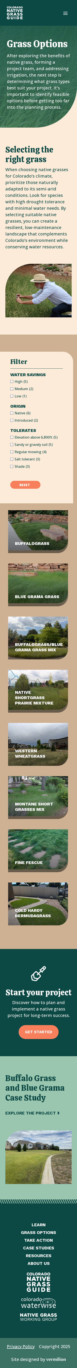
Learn (39, 1224)
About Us (39, 1263)
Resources (38, 1255)
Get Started (38, 1032)
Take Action (38, 1240)
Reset (24, 485)
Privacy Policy (21, 1346)
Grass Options (38, 1232)
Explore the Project (30, 1113)
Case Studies (38, 1247)
